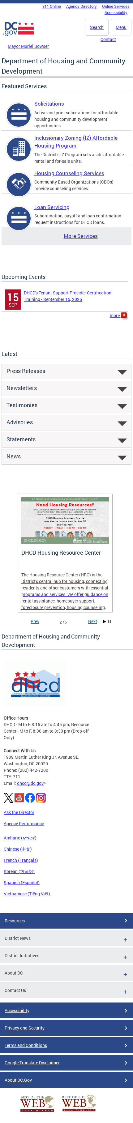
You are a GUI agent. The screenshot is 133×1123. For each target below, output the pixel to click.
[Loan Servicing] (19, 224)
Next (92, 621)
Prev (35, 621)
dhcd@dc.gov (30, 783)
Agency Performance (24, 823)
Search (97, 27)
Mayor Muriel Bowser (28, 46)
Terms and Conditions (26, 1045)
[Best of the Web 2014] (37, 1112)
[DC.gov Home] (18, 35)
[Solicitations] (19, 120)
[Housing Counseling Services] (19, 190)
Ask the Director (19, 812)
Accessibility (116, 12)
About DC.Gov (18, 1080)
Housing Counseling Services (69, 173)
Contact (108, 39)
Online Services (116, 6)
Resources (15, 921)
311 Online (51, 6)
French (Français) (21, 860)
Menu (121, 27)
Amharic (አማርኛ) (20, 838)
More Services (81, 235)
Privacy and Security (25, 1028)
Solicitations (49, 103)
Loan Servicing (52, 207)
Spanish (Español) (22, 882)
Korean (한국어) (19, 871)
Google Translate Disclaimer (32, 1063)
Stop (109, 621)
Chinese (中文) (18, 849)
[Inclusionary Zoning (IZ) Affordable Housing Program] (19, 154)
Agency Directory (81, 6)
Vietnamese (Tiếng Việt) (27, 894)
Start (104, 621)
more (115, 315)
